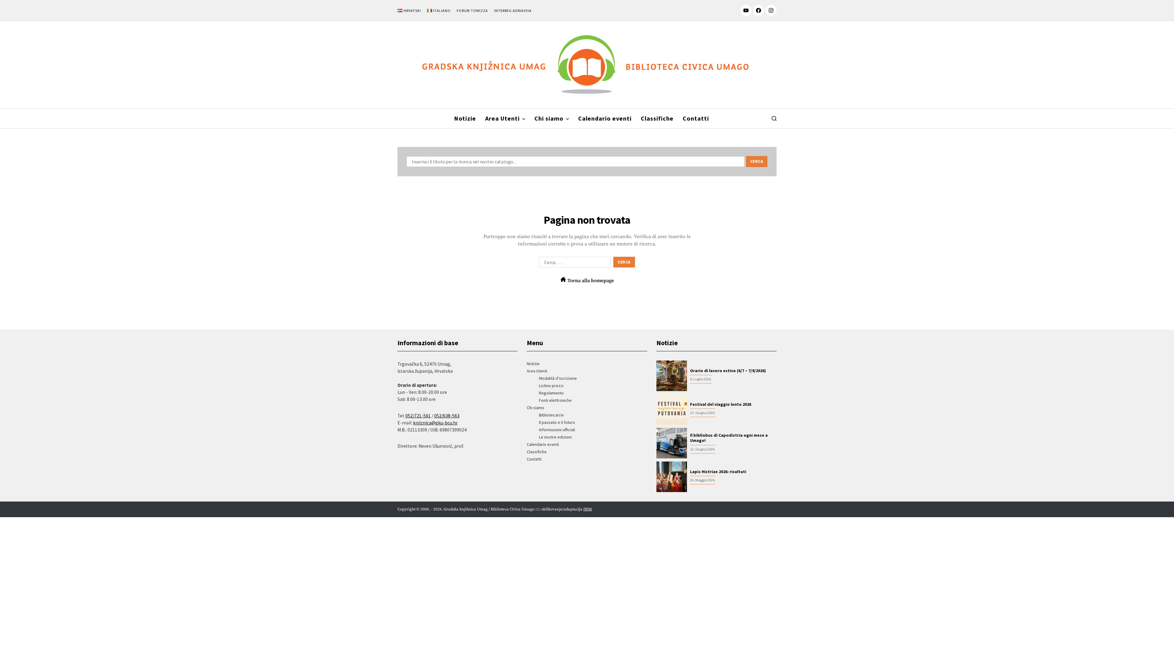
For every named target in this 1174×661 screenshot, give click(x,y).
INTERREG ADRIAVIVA (513, 10)
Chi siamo (548, 118)
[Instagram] (771, 10)
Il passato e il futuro (557, 422)
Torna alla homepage (590, 281)
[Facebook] (758, 10)
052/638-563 (447, 416)
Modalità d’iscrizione (558, 378)
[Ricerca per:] (574, 263)
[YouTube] (745, 10)
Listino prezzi (551, 385)
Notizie (465, 118)
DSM (587, 509)
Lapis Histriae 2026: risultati (718, 471)
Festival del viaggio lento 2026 (720, 404)
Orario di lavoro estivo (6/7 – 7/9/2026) (728, 370)
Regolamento (551, 393)
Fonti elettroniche (555, 400)
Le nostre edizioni (555, 437)
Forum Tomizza (472, 10)
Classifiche (657, 118)
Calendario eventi (605, 118)
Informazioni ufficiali (557, 429)
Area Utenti (502, 118)
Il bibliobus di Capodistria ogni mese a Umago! (729, 438)
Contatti (696, 118)
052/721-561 (418, 416)
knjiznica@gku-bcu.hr (435, 423)
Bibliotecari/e (551, 415)
